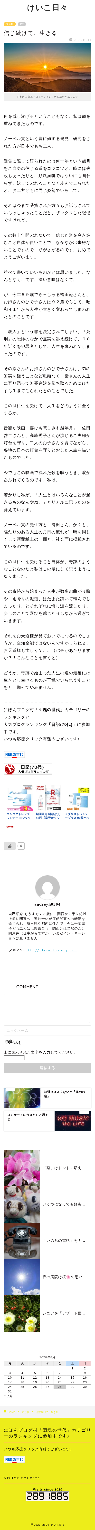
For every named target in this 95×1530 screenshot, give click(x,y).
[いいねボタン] (10, 846)
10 (10, 1377)
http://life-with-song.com (51, 950)
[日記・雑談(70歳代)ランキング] (28, 779)
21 (60, 1382)
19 (35, 1382)
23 (85, 1382)
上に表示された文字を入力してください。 (41, 1052)
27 (47, 1387)
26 (35, 1387)
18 (22, 1382)
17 (10, 1382)
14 (60, 1377)
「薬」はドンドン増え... (64, 1168)
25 (22, 1387)
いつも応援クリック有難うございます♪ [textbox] (38, 1449)
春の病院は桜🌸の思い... (64, 1277)
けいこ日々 (47, 7)
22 (73, 1382)
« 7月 (8, 1396)
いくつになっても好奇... (64, 1204)
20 (47, 1382)
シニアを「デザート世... (64, 1313)
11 (22, 1377)
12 (35, 1377)
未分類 (9, 24)
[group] (47, 1455)
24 (10, 1387)
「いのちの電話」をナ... (64, 1240)
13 (47, 1377)
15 (73, 1377)
